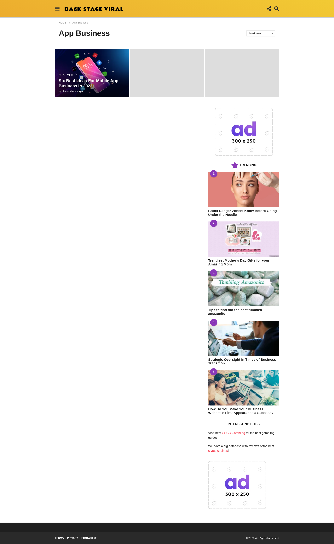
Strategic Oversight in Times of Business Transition (242, 361)
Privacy (72, 538)
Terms (59, 538)
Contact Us (89, 538)
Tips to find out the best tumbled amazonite (235, 312)
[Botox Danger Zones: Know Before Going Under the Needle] (243, 189)
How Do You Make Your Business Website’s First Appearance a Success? (241, 411)
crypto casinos (218, 450)
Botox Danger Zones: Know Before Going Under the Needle (242, 212)
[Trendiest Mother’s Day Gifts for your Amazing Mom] (243, 239)
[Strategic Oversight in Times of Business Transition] (243, 338)
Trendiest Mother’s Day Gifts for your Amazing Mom (238, 262)
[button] (57, 9)
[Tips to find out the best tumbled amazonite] (243, 288)
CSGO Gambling (233, 433)
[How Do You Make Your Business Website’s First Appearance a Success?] (243, 387)
